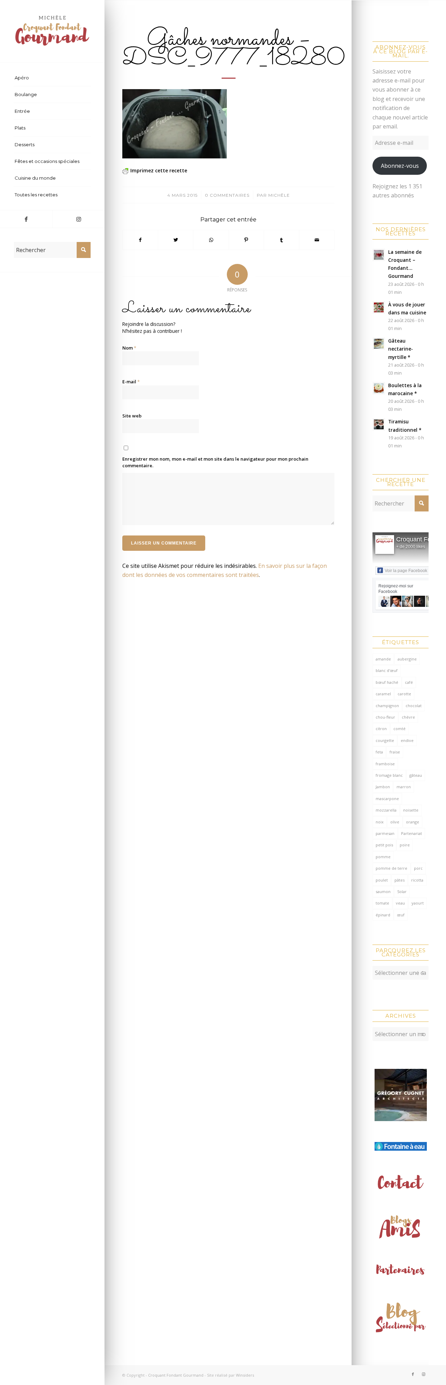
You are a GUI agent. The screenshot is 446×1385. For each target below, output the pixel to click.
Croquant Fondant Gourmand (175, 1375)
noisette (410, 810)
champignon (387, 705)
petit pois (384, 844)
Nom (129, 348)
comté (399, 728)
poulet (382, 880)
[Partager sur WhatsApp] (210, 240)
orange (412, 821)
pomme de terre (391, 868)
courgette (385, 740)
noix (380, 821)
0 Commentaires (227, 195)
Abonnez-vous (400, 166)
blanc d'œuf (387, 670)
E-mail (131, 381)
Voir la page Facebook (406, 570)
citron (381, 728)
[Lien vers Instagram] (78, 219)
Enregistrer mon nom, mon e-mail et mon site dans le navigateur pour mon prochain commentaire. (215, 462)
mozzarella (386, 810)
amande (383, 659)
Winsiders (245, 1375)
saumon (383, 891)
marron (404, 786)
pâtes (399, 880)
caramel (383, 693)
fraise (395, 751)
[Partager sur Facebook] (140, 240)
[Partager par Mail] (316, 240)
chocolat (414, 705)
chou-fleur (385, 717)
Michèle (279, 195)
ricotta (417, 880)
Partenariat (411, 833)
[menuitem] (52, 78)
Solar (402, 891)
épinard (383, 914)
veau (400, 903)
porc (418, 868)
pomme (383, 856)
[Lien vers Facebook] (26, 219)
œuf (401, 914)
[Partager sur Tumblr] (281, 240)
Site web (131, 416)
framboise (385, 763)
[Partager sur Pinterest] (246, 240)
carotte (404, 693)
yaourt (418, 903)
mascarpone (387, 798)
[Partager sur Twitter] (175, 240)
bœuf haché (387, 682)
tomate (382, 903)
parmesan (385, 833)
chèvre (408, 717)
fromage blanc (389, 775)
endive (407, 740)
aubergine (407, 659)
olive (394, 821)
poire (405, 844)
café (409, 682)
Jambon (383, 786)
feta (379, 751)
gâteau (415, 775)
